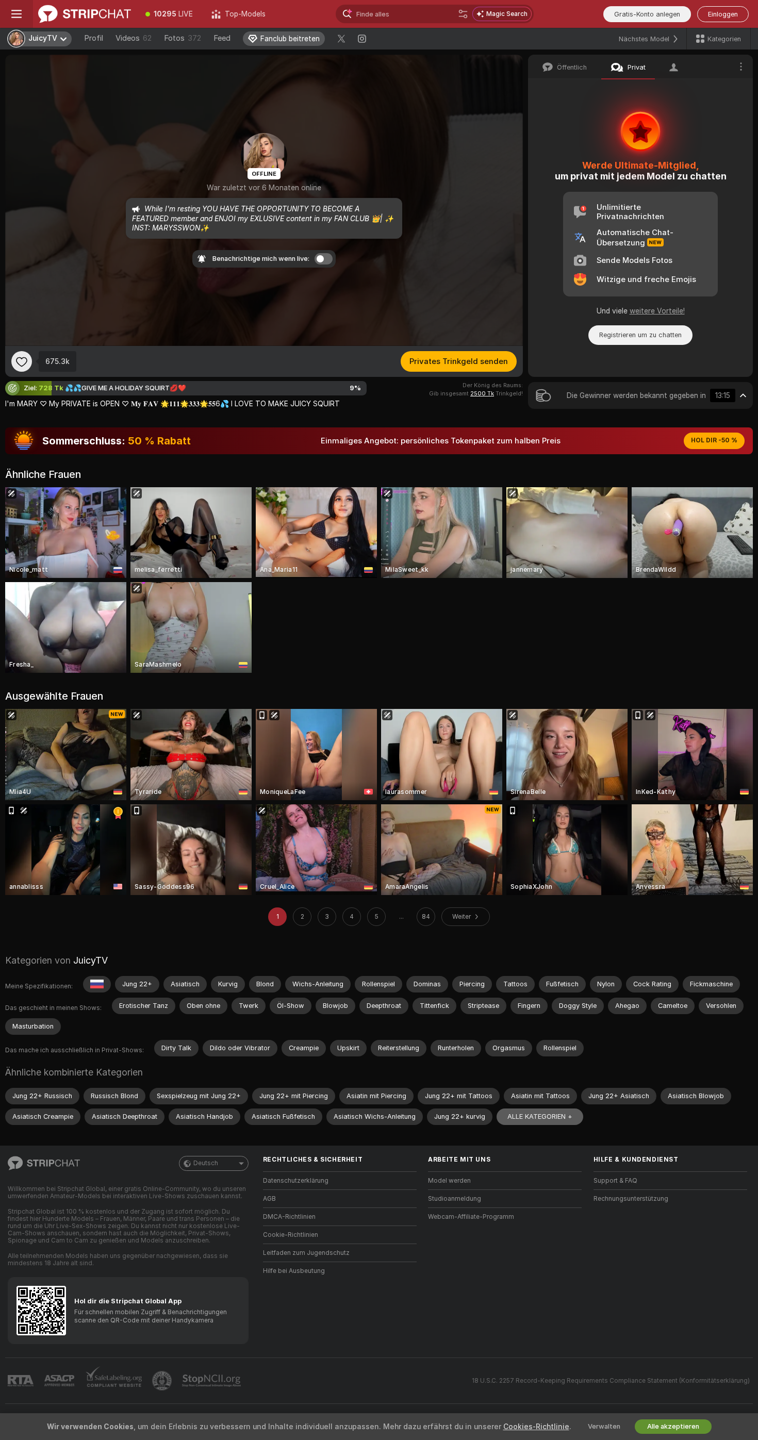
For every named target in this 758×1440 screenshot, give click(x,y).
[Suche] (463, 14)
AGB (269, 1198)
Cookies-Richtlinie (536, 1426)
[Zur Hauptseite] (84, 14)
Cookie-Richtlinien (290, 1234)
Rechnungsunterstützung (631, 1198)
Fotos (182, 38)
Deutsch (205, 1163)
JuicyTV (90, 960)
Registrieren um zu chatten (640, 335)
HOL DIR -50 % (714, 440)
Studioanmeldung (454, 1198)
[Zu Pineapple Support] (163, 1381)
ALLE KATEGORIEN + (539, 1116)
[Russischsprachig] (97, 984)
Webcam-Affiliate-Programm (471, 1216)
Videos (134, 38)
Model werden (449, 1180)
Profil (93, 38)
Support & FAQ (615, 1180)
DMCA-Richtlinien (289, 1216)
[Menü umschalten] (16, 14)
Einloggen (723, 14)
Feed (221, 38)
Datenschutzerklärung (295, 1180)
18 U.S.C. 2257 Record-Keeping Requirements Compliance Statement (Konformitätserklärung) (611, 1380)
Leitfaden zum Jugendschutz (306, 1252)
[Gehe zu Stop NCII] (212, 1381)
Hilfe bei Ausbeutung (294, 1271)
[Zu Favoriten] (21, 361)
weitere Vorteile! (657, 311)
